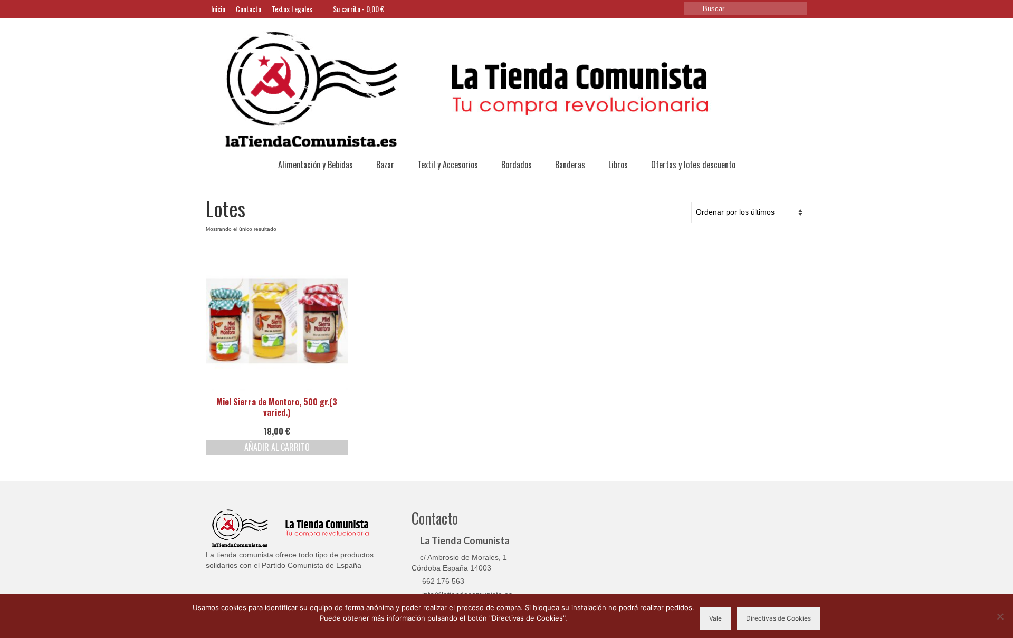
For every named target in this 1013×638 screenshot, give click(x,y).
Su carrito (358, 8)
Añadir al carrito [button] (277, 447)
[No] (1000, 616)
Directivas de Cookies (778, 618)
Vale (715, 618)
